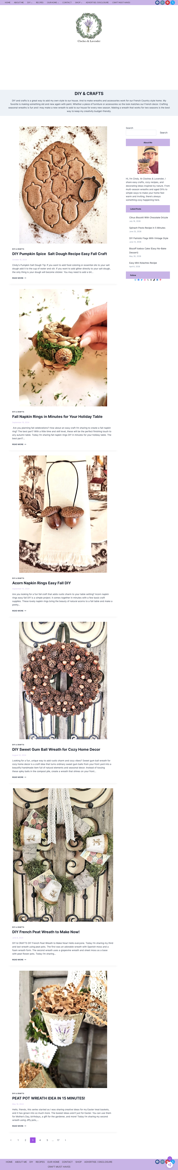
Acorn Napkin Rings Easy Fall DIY (41, 583)
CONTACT (67, 2)
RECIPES (39, 2)
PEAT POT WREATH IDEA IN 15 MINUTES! (48, 1098)
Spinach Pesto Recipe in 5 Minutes (147, 228)
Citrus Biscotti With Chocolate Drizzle (148, 217)
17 (58, 1140)
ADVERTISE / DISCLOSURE (97, 2)
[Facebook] (157, 2)
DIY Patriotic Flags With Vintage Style (148, 238)
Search (129, 128)
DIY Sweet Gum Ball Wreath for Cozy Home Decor (56, 749)
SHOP (78, 1162)
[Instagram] (162, 2)
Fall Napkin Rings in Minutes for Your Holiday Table (57, 416)
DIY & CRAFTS (18, 249)
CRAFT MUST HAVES (121, 2)
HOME (7, 2)
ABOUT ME (19, 2)
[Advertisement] (89, 70)
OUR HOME (53, 1162)
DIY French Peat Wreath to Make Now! (46, 932)
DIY (31, 1162)
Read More (19, 278)
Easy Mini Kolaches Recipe (143, 263)
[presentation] (63, 185)
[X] (172, 2)
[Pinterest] (167, 2)
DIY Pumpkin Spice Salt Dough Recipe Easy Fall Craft (59, 254)
